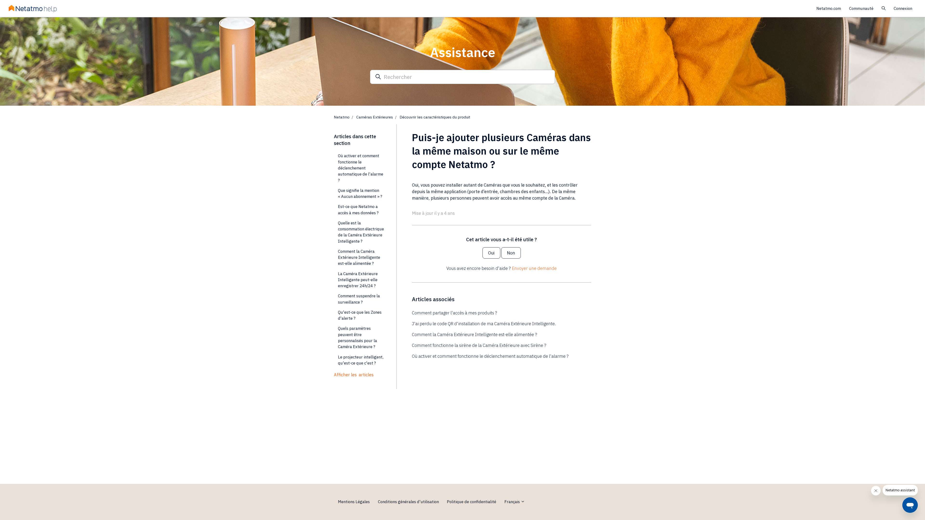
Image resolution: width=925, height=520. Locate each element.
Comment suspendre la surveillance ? (359, 299)
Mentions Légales (354, 501)
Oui (491, 253)
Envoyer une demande (534, 268)
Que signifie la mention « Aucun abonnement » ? (360, 193)
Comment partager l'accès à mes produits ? (454, 313)
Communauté (861, 8)
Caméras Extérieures (374, 117)
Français (512, 501)
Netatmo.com (828, 8)
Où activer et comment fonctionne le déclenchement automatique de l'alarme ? (490, 356)
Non (511, 253)
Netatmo (342, 117)
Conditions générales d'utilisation (408, 501)
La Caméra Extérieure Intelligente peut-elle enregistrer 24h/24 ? (358, 280)
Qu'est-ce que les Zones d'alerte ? (360, 315)
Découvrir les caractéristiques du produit (435, 117)
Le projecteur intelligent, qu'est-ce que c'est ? (360, 360)
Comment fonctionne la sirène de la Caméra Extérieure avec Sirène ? (479, 345)
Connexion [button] (903, 8)
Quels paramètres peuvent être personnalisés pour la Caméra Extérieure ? (357, 337)
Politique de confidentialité (471, 501)
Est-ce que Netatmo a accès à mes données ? (358, 209)
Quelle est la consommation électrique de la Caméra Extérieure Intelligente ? (361, 232)
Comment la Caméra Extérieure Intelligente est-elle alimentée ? (474, 334)
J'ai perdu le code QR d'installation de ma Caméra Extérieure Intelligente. (484, 323)
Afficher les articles (354, 374)
